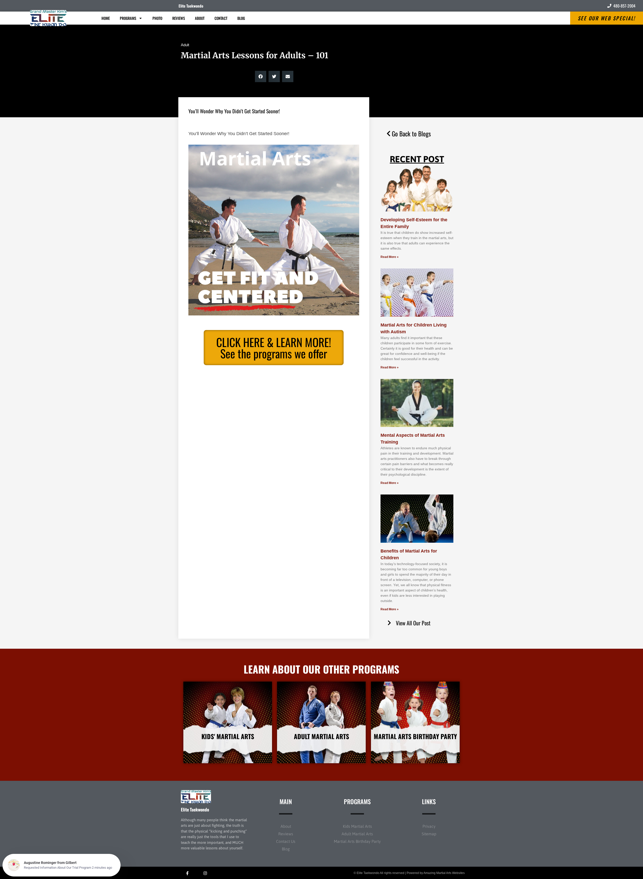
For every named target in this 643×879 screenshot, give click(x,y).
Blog (241, 18)
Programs (128, 18)
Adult (185, 45)
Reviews (178, 18)
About (199, 18)
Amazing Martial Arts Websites (444, 873)
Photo (157, 18)
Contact (221, 18)
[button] (260, 76)
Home (105, 18)
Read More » (390, 257)
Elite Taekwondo (191, 6)
